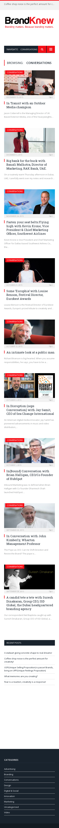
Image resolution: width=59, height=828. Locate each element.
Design (7, 785)
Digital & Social (11, 790)
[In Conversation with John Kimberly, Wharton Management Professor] (29, 516)
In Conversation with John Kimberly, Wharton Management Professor (26, 540)
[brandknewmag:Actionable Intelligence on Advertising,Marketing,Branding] (29, 21)
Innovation (9, 796)
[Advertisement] (31, 37)
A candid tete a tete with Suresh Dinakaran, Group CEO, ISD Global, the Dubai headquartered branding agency (29, 603)
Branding (8, 774)
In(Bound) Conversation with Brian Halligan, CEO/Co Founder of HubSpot (29, 475)
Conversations (15, 72)
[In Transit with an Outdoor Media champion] (29, 83)
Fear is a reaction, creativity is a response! (25, 681)
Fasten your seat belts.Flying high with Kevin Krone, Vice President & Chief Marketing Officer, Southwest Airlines (27, 228)
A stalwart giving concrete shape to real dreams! (28, 652)
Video (7, 812)
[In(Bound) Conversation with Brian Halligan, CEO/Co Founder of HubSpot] (29, 451)
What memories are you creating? (21, 676)
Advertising (9, 768)
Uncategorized (11, 807)
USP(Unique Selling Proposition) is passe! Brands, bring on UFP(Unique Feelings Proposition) (28, 669)
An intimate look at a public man (30, 352)
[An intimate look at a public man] (29, 333)
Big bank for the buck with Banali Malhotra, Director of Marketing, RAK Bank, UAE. (26, 164)
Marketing (9, 801)
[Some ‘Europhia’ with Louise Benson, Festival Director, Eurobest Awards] (29, 271)
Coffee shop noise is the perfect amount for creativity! (30, 4)
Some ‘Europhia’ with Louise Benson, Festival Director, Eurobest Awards (27, 295)
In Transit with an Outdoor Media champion (25, 105)
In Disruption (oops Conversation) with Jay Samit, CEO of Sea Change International (30, 410)
